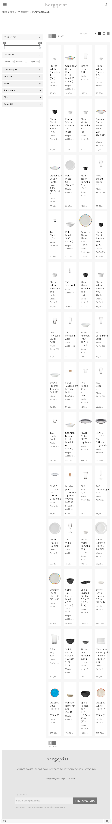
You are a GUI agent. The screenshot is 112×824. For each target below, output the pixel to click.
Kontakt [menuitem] (54, 769)
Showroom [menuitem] (41, 769)
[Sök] (107, 821)
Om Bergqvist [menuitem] (25, 769)
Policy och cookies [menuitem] (71, 769)
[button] (5, 4)
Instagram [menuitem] (90, 769)
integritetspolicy (59, 807)
